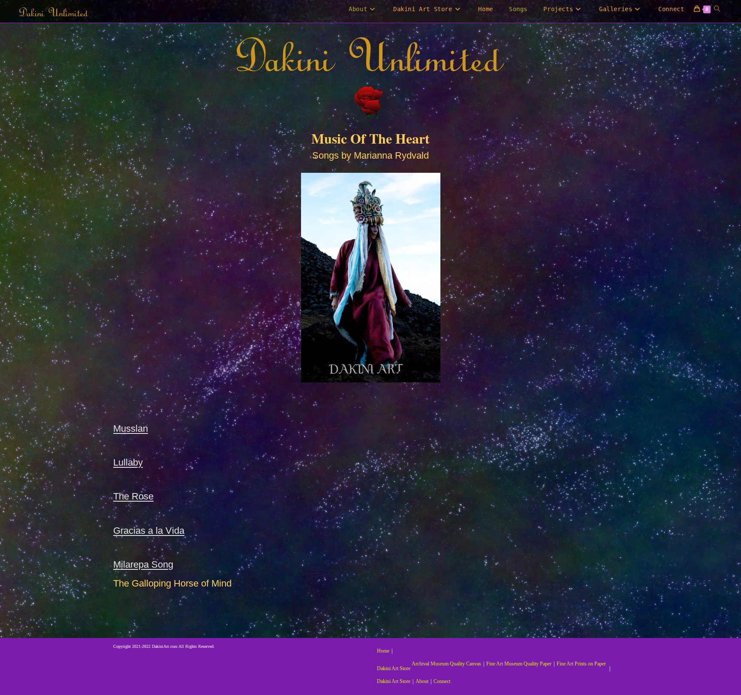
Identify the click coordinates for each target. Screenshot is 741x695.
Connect (442, 681)
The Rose (133, 496)
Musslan (130, 428)
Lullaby (128, 462)
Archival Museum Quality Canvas (446, 664)
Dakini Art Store (393, 668)
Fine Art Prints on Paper (581, 664)
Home (383, 651)
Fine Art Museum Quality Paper (518, 664)
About (422, 681)
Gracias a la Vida (148, 530)
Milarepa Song (143, 564)
